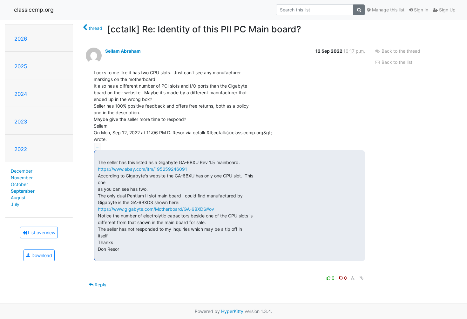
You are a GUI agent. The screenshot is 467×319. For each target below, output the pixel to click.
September (23, 191)
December (21, 171)
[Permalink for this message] (361, 278)
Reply (99, 284)
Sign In (420, 9)
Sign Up (447, 9)
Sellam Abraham (123, 51)
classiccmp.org (34, 9)
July (15, 204)
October (19, 184)
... (97, 146)
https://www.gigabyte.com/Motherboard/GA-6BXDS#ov (156, 209)
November (22, 177)
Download (41, 255)
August (18, 197)
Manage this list (387, 9)
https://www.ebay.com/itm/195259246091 (142, 169)
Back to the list (396, 62)
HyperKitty (232, 311)
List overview (41, 232)
